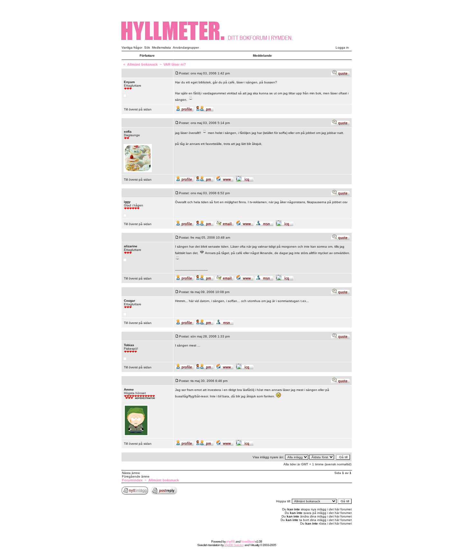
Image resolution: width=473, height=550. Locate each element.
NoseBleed (248, 541)
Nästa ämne (131, 473)
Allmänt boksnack (142, 64)
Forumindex (132, 480)
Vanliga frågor (132, 47)
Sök (147, 47)
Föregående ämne (136, 476)
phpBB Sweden (234, 545)
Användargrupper (186, 47)
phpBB (230, 541)
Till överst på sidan (138, 109)
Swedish (202, 545)
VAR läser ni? (174, 64)
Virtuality (254, 545)
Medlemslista (161, 47)
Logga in (342, 47)
